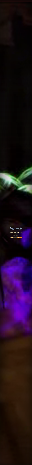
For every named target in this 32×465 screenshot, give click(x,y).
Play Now (19, 237)
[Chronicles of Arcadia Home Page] (1, 0)
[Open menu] (30, 0)
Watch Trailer (13, 237)
